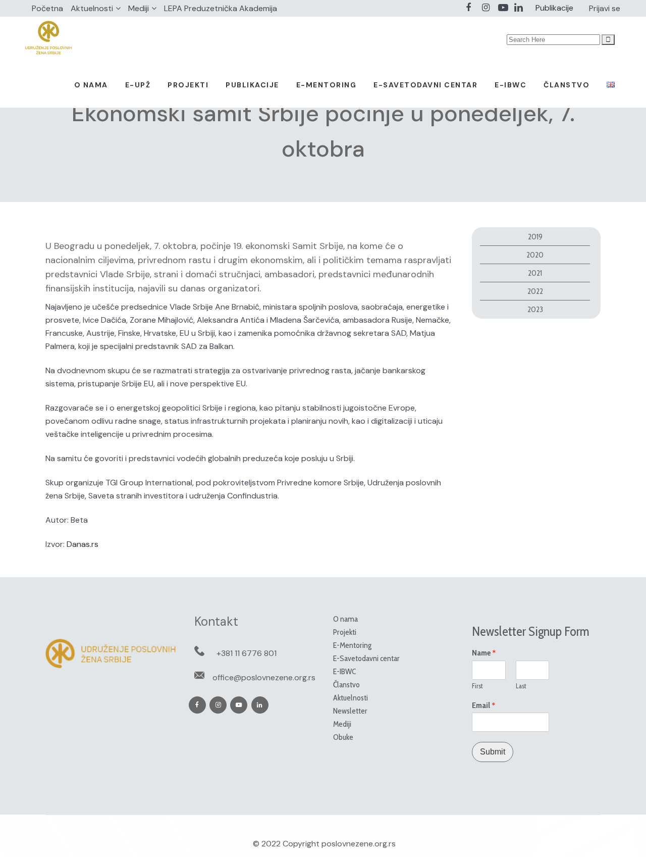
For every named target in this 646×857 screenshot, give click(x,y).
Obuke (343, 737)
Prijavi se (604, 8)
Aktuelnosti (92, 8)
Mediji (138, 8)
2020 (535, 255)
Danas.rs (82, 544)
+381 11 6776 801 (247, 653)
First (477, 686)
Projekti (344, 632)
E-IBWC (344, 671)
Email (484, 705)
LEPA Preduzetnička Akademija (220, 8)
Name (484, 653)
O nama (345, 619)
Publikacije (554, 8)
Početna (47, 8)
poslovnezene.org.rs (358, 843)
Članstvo (346, 684)
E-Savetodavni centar (366, 658)
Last (521, 686)
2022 (535, 291)
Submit (492, 751)
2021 (535, 273)
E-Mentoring (352, 645)
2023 (535, 309)
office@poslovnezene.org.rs (263, 677)
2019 (535, 236)
